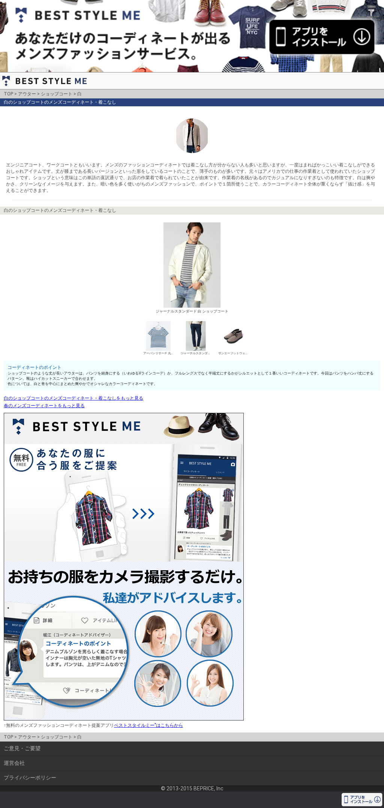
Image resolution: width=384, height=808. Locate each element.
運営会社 (14, 763)
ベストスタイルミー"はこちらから (148, 725)
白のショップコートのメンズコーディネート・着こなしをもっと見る (73, 398)
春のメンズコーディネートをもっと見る (44, 405)
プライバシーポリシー (30, 778)
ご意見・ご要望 (22, 748)
